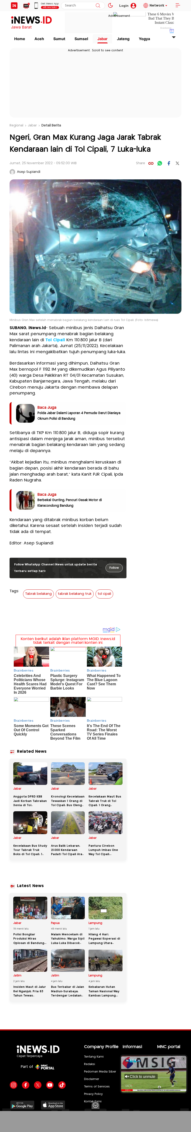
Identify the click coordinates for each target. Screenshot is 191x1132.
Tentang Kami (94, 1056)
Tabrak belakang (38, 594)
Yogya (144, 38)
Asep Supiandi (28, 172)
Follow (114, 568)
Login (124, 5)
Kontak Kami (93, 1101)
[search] (98, 5)
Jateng (123, 38)
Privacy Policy (93, 1094)
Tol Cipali (55, 340)
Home (19, 38)
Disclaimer (91, 1079)
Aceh (39, 38)
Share (140, 163)
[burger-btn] (177, 5)
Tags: (14, 591)
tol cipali (104, 594)
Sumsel (81, 38)
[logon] (14, 5)
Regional (16, 125)
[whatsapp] (160, 163)
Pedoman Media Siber (100, 1071)
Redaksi (89, 1064)
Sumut (59, 38)
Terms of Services (97, 1086)
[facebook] (169, 163)
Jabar (102, 38)
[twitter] (177, 163)
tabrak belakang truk (75, 594)
